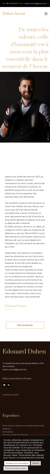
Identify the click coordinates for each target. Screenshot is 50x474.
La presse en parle (10, 394)
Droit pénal (7, 432)
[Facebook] (4, 385)
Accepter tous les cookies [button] (17, 463)
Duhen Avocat (13, 13)
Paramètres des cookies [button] (15, 468)
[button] (46, 13)
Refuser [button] (35, 463)
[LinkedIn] (8, 385)
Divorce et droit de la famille (15, 435)
